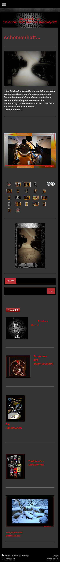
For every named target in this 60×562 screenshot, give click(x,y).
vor (51, 291)
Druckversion (11, 555)
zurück (10, 280)
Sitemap (24, 555)
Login (55, 555)
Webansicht (52, 558)
